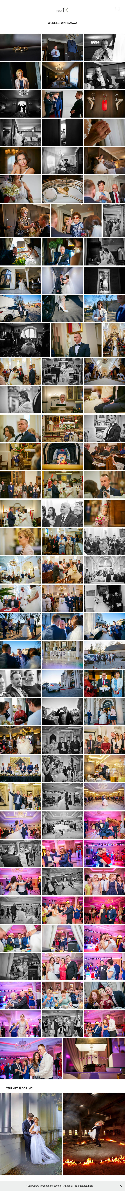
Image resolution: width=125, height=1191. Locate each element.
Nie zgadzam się (84, 1185)
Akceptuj (68, 1185)
